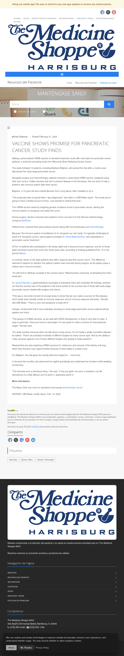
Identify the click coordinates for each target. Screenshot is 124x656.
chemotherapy (96, 226)
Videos (50, 111)
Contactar (13, 586)
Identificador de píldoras (44, 18)
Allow (11, 647)
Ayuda (26, 18)
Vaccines (13, 459)
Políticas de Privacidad (18, 600)
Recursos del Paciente (86, 82)
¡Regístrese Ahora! (105, 18)
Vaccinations (14, 582)
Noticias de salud (27, 111)
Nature (22, 253)
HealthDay (35, 426)
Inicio (69, 82)
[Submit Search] (109, 104)
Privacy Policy (42, 647)
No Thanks (26, 647)
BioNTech (26, 220)
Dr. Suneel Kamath (21, 282)
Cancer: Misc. (27, 459)
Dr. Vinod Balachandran (73, 236)
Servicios (12, 572)
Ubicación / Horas (85, 18)
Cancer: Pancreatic (45, 459)
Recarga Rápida (66, 18)
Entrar (17, 21)
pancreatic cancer (73, 387)
